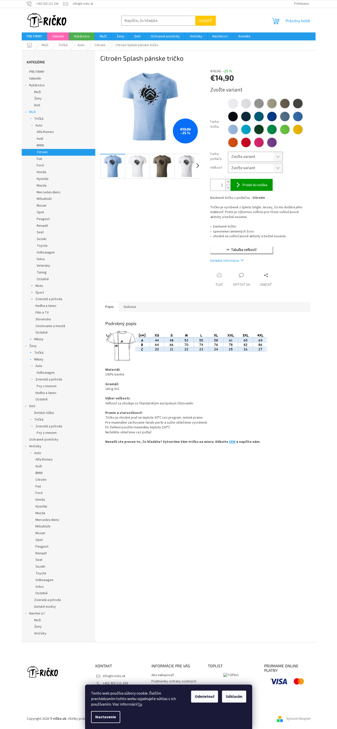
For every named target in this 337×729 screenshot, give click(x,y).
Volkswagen (46, 252)
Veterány (43, 265)
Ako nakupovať (162, 675)
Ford (40, 165)
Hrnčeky (35, 446)
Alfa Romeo (45, 131)
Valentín (35, 78)
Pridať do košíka (254, 185)
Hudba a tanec (46, 305)
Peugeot (43, 219)
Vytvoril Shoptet (298, 718)
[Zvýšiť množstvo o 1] (227, 182)
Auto (38, 125)
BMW (40, 145)
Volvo (41, 259)
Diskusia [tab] (130, 306)
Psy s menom (47, 386)
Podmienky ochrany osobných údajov (173, 684)
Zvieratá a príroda (48, 299)
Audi (40, 138)
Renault (42, 225)
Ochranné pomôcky (43, 439)
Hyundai (42, 178)
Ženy (38, 98)
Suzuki (41, 239)
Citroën (42, 152)
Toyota (42, 245)
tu (140, 704)
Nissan (41, 205)
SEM (232, 441)
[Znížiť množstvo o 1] (227, 188)
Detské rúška (44, 412)
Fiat (39, 158)
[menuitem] (34, 36)
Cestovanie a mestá (50, 326)
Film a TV (42, 312)
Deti (37, 105)
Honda (41, 172)
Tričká (38, 118)
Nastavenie (105, 717)
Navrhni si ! (37, 613)
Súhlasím (234, 696)
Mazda (41, 185)
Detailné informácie (224, 260)
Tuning (42, 272)
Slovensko (43, 319)
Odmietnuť (204, 696)
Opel (40, 212)
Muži (37, 92)
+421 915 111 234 (115, 683)
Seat (40, 232)
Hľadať (205, 20)
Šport (39, 292)
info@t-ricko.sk (114, 676)
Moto (39, 285)
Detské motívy (45, 606)
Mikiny (38, 339)
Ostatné (43, 279)
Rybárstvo (37, 85)
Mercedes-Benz (48, 192)
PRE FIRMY (36, 71)
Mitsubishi (44, 198)
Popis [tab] (109, 306)
